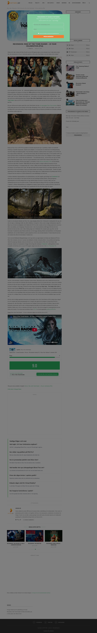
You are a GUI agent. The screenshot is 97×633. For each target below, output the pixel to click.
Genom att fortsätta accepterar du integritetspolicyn (49, 33)
